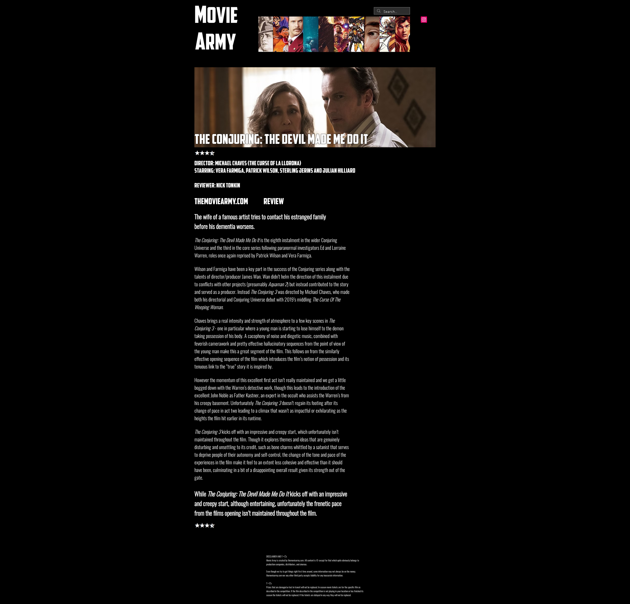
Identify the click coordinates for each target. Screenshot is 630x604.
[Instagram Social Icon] (424, 20)
